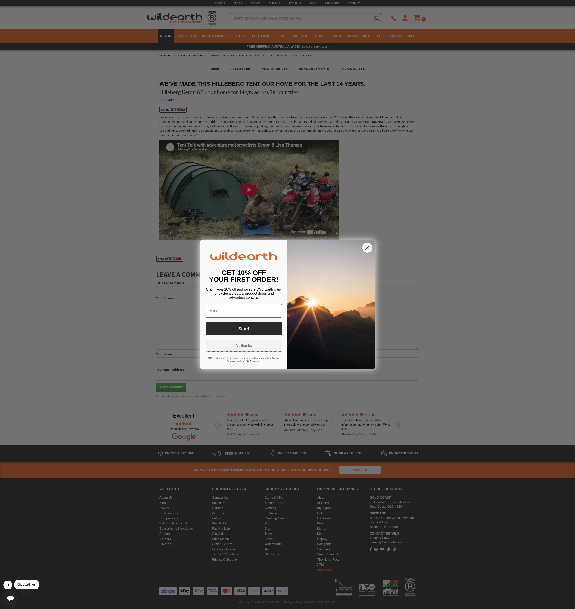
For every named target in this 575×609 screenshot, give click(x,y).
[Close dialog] (367, 247)
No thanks (244, 346)
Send (243, 328)
